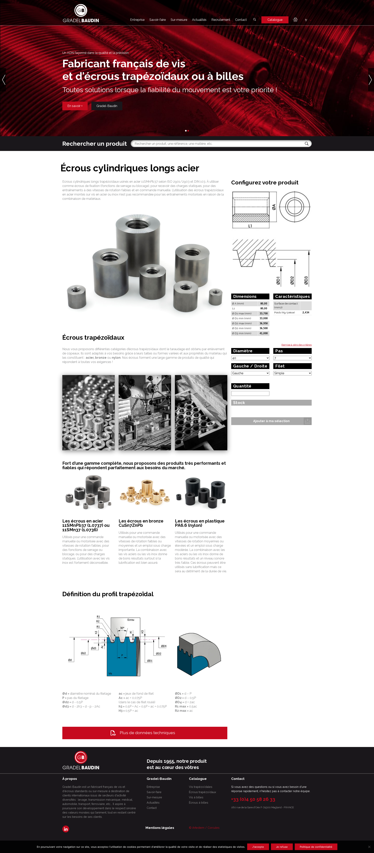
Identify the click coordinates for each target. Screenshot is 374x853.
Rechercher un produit (94, 143)
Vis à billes (196, 797)
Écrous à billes (198, 802)
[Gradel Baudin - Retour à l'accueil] (80, 13)
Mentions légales (160, 828)
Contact (241, 20)
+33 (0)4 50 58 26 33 (253, 799)
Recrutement (220, 20)
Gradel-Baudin (106, 106)
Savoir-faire (157, 20)
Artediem (198, 827)
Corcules (214, 827)
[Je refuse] (369, 847)
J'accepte (258, 846)
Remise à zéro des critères (296, 344)
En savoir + (75, 106)
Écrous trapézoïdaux (202, 792)
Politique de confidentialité (316, 846)
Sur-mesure (179, 20)
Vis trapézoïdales (200, 786)
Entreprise (137, 20)
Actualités (199, 20)
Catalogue (274, 20)
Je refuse (282, 846)
